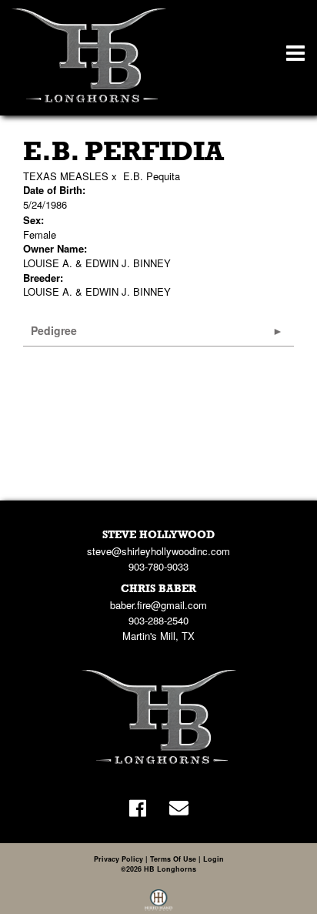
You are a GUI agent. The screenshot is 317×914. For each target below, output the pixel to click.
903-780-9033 (158, 566)
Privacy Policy (118, 859)
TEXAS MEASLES (65, 176)
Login (213, 859)
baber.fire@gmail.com (158, 605)
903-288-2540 (158, 620)
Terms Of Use (173, 859)
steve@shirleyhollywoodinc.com (158, 551)
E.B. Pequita (151, 176)
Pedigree (54, 330)
